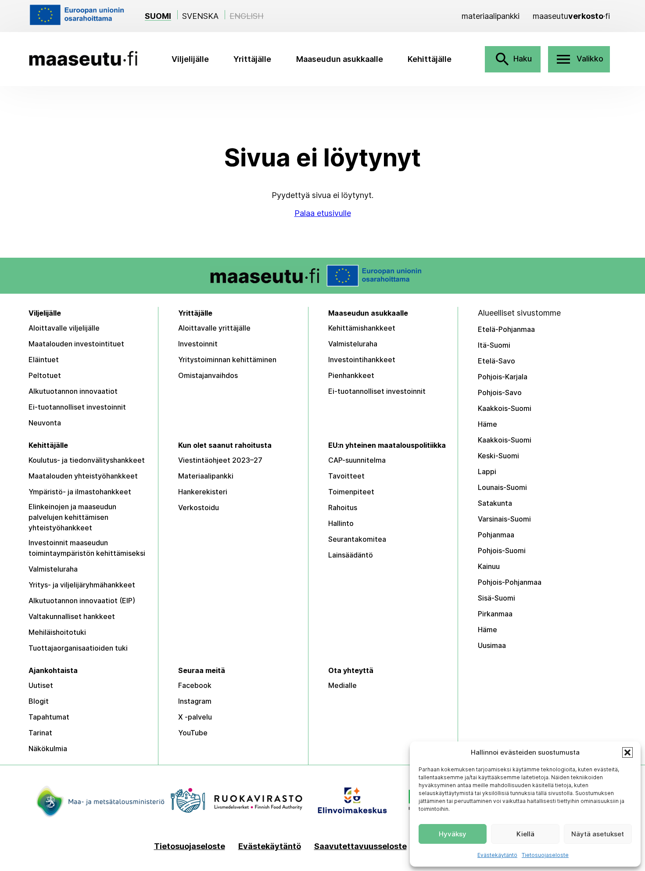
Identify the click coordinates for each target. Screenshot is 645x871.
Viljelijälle (190, 59)
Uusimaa (492, 645)
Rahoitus (342, 507)
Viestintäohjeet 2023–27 (220, 460)
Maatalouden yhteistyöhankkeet (83, 475)
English (246, 16)
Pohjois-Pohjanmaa (509, 582)
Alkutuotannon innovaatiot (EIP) (82, 600)
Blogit (39, 701)
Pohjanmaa (496, 534)
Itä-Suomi (494, 345)
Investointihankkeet (361, 359)
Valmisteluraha (352, 343)
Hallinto (341, 523)
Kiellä (525, 834)
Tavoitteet (346, 475)
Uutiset (41, 685)
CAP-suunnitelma (357, 460)
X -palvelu (195, 717)
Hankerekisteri (202, 491)
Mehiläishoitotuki (57, 632)
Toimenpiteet (351, 491)
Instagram (194, 701)
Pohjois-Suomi (502, 550)
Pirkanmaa (495, 613)
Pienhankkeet (351, 375)
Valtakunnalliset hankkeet (72, 616)
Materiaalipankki (205, 475)
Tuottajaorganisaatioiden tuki (78, 648)
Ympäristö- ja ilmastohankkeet (80, 491)
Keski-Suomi (498, 455)
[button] (627, 752)
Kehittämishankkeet (361, 328)
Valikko (579, 59)
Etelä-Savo (496, 360)
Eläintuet (44, 359)
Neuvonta (45, 422)
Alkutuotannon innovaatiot (73, 391)
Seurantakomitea (357, 539)
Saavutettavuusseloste (360, 846)
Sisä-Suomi (496, 598)
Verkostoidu (198, 507)
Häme (487, 424)
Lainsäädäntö (350, 555)
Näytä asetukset (597, 834)
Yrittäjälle (252, 59)
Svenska (200, 16)
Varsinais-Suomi (504, 519)
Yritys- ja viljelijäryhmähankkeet (82, 584)
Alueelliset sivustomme (519, 312)
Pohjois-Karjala (502, 376)
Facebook (194, 685)
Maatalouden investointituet (76, 343)
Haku (513, 59)
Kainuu (489, 566)
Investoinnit (198, 343)
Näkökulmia (48, 748)
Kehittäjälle (430, 59)
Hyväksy (452, 834)
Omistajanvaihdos (208, 375)
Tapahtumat (49, 717)
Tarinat (40, 732)
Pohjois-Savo (500, 392)
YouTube (193, 732)
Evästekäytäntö (497, 855)
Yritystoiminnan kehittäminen (227, 359)
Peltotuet (45, 375)
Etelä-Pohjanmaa (506, 329)
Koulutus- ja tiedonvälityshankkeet (87, 460)
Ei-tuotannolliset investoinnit (77, 407)
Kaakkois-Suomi (504, 408)
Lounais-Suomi (502, 487)
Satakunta (495, 503)
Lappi (487, 471)
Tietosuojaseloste (545, 855)
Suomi (158, 16)
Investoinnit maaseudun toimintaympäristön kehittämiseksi (87, 548)
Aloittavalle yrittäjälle (214, 328)
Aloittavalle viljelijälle (64, 328)
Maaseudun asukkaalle (339, 59)
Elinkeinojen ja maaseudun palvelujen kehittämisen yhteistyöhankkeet (72, 517)
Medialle (342, 685)
